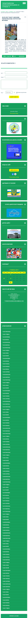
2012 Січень (6, 353)
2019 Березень (6, 549)
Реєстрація (12, 113)
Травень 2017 (14, 270)
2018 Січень (6, 516)
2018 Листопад (6, 538)
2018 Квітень (6, 525)
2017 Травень (6, 498)
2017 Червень (6, 500)
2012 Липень (6, 369)
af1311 (10, 56)
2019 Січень (6, 543)
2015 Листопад (6, 452)
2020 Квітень (6, 573)
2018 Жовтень (6, 535)
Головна (3, 11)
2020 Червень (6, 578)
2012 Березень (6, 358)
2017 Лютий (6, 490)
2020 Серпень (6, 581)
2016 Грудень (6, 484)
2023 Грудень (6, 608)
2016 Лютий (6, 460)
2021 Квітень (6, 600)
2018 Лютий (6, 519)
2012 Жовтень (6, 377)
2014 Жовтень (6, 431)
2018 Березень (6, 522)
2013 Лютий (6, 388)
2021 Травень (6, 602)
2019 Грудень (6, 562)
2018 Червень (6, 530)
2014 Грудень (6, 436)
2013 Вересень (6, 401)
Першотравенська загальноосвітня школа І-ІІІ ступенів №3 (10, 5)
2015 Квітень (6, 439)
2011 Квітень (6, 339)
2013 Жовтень (6, 404)
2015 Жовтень (6, 449)
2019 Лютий (6, 546)
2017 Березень (6, 492)
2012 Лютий (6, 355)
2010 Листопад (6, 331)
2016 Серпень (6, 474)
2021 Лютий (6, 594)
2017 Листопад (6, 511)
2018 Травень (6, 527)
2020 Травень (6, 576)
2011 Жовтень (6, 345)
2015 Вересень (6, 447)
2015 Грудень (6, 455)
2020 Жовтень (6, 586)
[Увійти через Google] (15, 174)
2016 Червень (6, 471)
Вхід (17, 113)
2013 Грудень (6, 409)
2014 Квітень (6, 420)
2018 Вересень (6, 533)
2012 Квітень (6, 361)
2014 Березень (6, 417)
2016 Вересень (6, 476)
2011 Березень (6, 337)
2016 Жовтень (6, 479)
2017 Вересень (6, 506)
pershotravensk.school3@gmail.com (14, 301)
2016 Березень (6, 463)
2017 (7, 11)
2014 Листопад (6, 433)
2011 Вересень (6, 342)
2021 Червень (6, 605)
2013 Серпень (6, 398)
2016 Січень (6, 457)
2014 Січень (6, 412)
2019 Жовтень (6, 559)
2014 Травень (6, 423)
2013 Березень (6, 390)
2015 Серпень (6, 444)
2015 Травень (6, 441)
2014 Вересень (6, 428)
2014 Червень (6, 425)
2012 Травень (6, 363)
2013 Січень (6, 385)
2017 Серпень (6, 503)
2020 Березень (6, 570)
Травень (11, 11)
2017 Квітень (6, 495)
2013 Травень (6, 396)
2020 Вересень (6, 584)
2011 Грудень (6, 350)
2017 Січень (6, 487)
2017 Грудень (6, 514)
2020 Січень (6, 565)
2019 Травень (6, 554)
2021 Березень (6, 597)
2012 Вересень (6, 374)
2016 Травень (6, 468)
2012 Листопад (6, 380)
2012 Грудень (6, 382)
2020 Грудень (6, 589)
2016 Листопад (6, 482)
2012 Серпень (6, 372)
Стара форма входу (14, 177)
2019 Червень (6, 557)
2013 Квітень (6, 393)
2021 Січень (6, 592)
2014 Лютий (6, 414)
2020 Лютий (6, 567)
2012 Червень (6, 366)
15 (4, 278)
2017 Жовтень (6, 508)
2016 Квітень (6, 465)
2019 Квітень (6, 551)
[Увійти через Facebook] (13, 174)
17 (10, 278)
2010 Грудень (6, 334)
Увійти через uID (14, 170)
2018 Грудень (6, 541)
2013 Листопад (6, 406)
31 (14, 11)
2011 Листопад (6, 347)
